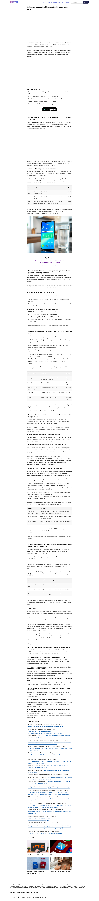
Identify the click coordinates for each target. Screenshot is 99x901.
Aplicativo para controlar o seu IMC (50, 262)
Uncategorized (56, 2)
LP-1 (63, 2)
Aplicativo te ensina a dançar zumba (50, 265)
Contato (28, 892)
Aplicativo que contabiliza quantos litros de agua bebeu (50, 260)
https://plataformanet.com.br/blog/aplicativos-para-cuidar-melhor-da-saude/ (49, 788)
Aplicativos (49, 2)
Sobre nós (12, 892)
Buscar (85, 2)
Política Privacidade (20, 892)
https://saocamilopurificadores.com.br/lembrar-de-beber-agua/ (45, 833)
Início (43, 2)
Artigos (67, 2)
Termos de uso (34, 892)
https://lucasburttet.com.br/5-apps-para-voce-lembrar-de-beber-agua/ (47, 726)
